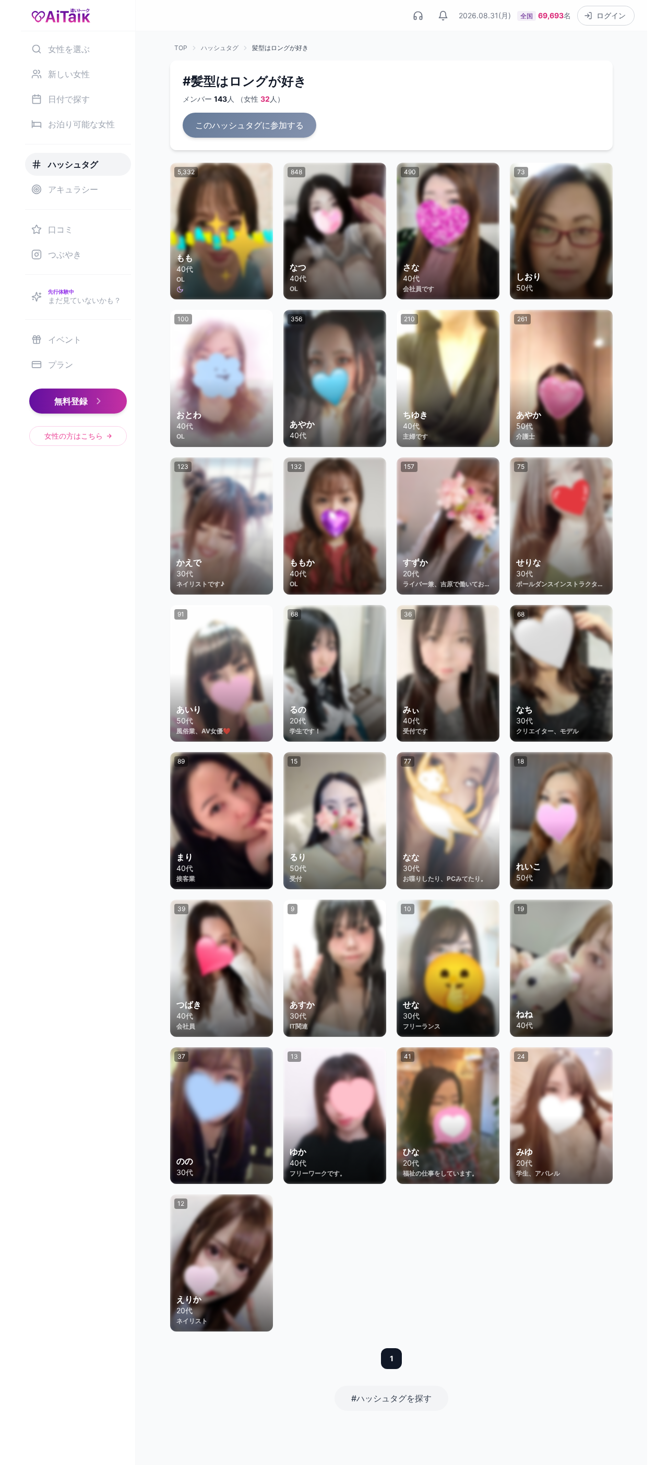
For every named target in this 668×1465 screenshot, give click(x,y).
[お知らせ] (443, 15)
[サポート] (418, 15)
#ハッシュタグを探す (391, 1398)
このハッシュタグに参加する (249, 125)
